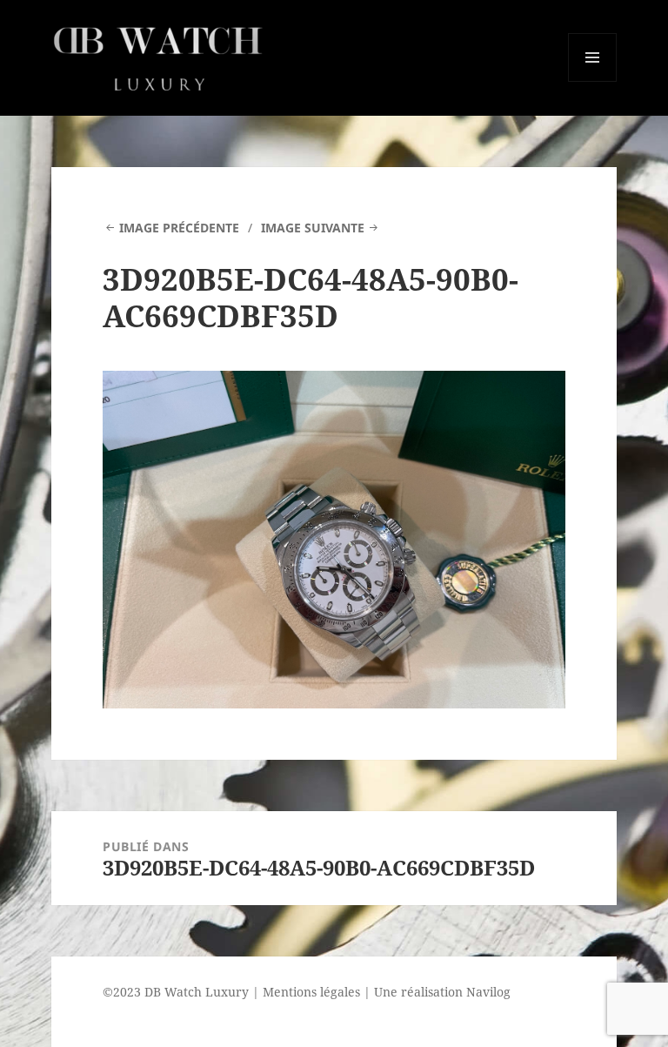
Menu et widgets (593, 81)
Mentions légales (311, 991)
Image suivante (312, 227)
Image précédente (179, 227)
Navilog (488, 991)
